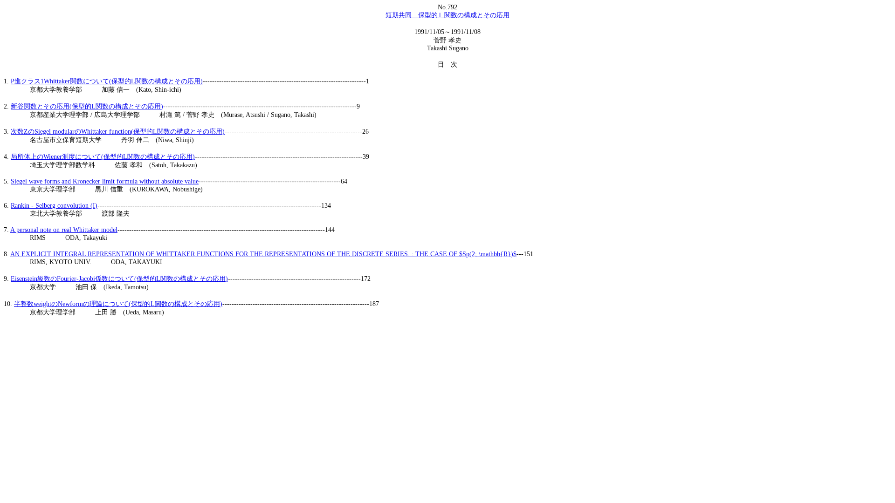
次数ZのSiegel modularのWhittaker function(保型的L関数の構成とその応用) (118, 131)
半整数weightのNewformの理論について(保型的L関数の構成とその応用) (118, 303)
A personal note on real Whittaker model (63, 229)
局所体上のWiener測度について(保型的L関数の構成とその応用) (103, 156)
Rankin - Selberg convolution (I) (54, 205)
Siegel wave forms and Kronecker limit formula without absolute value (105, 181)
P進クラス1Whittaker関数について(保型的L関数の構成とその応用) (107, 81)
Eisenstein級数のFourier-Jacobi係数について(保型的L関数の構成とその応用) (119, 278)
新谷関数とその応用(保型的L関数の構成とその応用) (87, 106)
